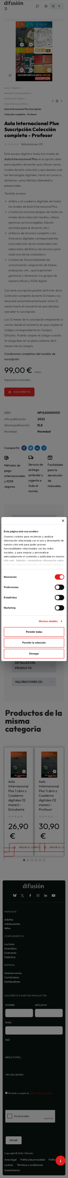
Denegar (34, 653)
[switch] (59, 587)
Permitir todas (34, 631)
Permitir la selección (34, 642)
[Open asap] (61, 1161)
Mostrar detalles (48, 621)
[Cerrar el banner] (63, 521)
